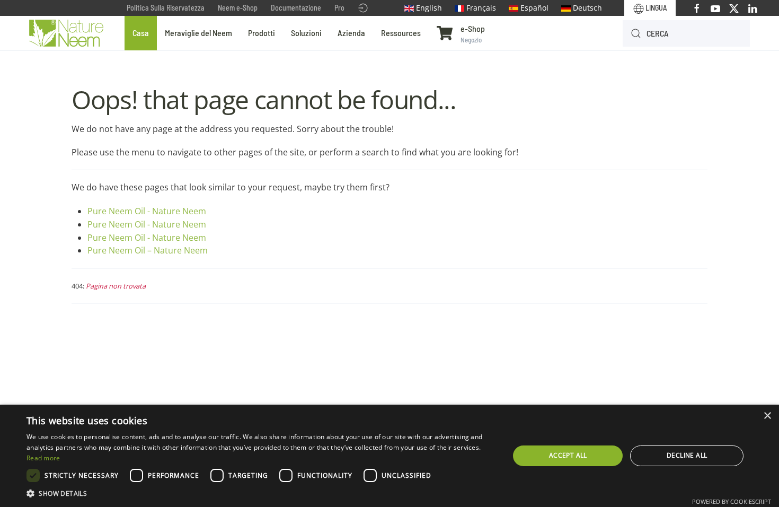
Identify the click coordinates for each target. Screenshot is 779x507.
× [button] (767, 416)
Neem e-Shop (238, 7)
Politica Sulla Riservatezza (166, 7)
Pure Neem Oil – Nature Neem (147, 250)
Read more (43, 457)
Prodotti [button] (261, 33)
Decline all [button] (687, 455)
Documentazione (296, 7)
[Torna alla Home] (66, 33)
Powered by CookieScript (731, 501)
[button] (260, 493)
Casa (140, 33)
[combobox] (686, 33)
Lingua (655, 7)
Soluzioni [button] (306, 33)
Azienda (351, 33)
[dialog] (389, 456)
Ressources (401, 33)
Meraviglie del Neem (198, 33)
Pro (339, 7)
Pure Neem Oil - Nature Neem (146, 211)
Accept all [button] (568, 455)
